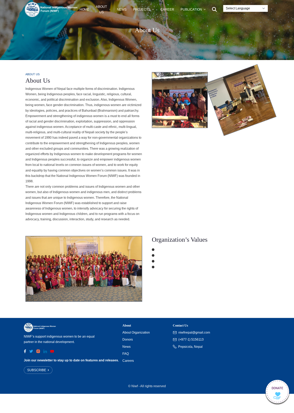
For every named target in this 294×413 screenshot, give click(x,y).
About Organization (136, 332)
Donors (127, 339)
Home (84, 9)
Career (167, 9)
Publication (191, 9)
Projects (141, 9)
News (122, 9)
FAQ (125, 353)
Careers (128, 360)
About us (101, 9)
